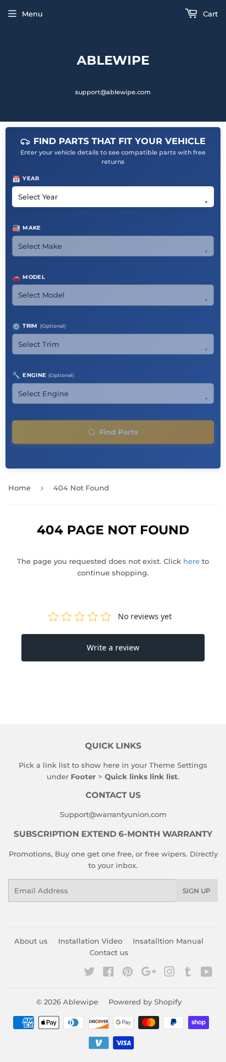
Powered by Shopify (145, 1001)
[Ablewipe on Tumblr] (188, 973)
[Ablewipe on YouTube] (206, 973)
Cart (209, 13)
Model (28, 277)
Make (26, 228)
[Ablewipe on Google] (148, 973)
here (191, 561)
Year (25, 179)
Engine (43, 375)
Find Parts (118, 431)
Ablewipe (113, 60)
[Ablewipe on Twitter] (89, 973)
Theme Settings (178, 765)
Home (19, 487)
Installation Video (90, 941)
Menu (32, 13)
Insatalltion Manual (168, 941)
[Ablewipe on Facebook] (108, 973)
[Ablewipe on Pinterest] (127, 973)
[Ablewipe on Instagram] (169, 973)
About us (31, 941)
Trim (39, 326)
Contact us (108, 952)
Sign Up (197, 891)
